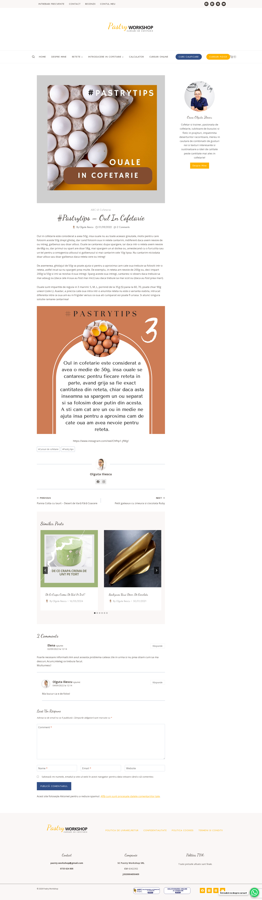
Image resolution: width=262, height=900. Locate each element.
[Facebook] (206, 4)
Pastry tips (68, 449)
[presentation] (69, 558)
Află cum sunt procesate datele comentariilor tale (130, 796)
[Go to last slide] (45, 570)
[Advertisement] (199, 199)
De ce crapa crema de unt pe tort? (65, 594)
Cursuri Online (158, 56)
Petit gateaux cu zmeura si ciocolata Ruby (140, 500)
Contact (75, 4)
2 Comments (123, 227)
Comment (45, 727)
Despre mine (59, 56)
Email (86, 768)
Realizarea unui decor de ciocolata (128, 594)
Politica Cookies (182, 830)
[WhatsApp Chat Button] (254, 892)
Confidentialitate (155, 830)
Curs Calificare (189, 56)
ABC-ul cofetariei (101, 210)
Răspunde (158, 646)
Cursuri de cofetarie (48, 449)
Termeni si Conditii (210, 830)
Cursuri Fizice (218, 56)
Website (131, 768)
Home (42, 56)
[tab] (95, 613)
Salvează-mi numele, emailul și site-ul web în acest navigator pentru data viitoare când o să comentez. (98, 776)
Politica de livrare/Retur (122, 830)
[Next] (156, 570)
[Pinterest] (218, 4)
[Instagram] (212, 4)
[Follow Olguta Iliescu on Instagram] (103, 481)
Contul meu (107, 4)
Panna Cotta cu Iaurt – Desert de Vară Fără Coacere (67, 500)
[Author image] (73, 227)
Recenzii (90, 4)
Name (42, 768)
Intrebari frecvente (51, 4)
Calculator (136, 56)
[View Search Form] (33, 56)
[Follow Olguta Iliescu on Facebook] (98, 481)
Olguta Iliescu (86, 227)
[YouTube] (224, 4)
